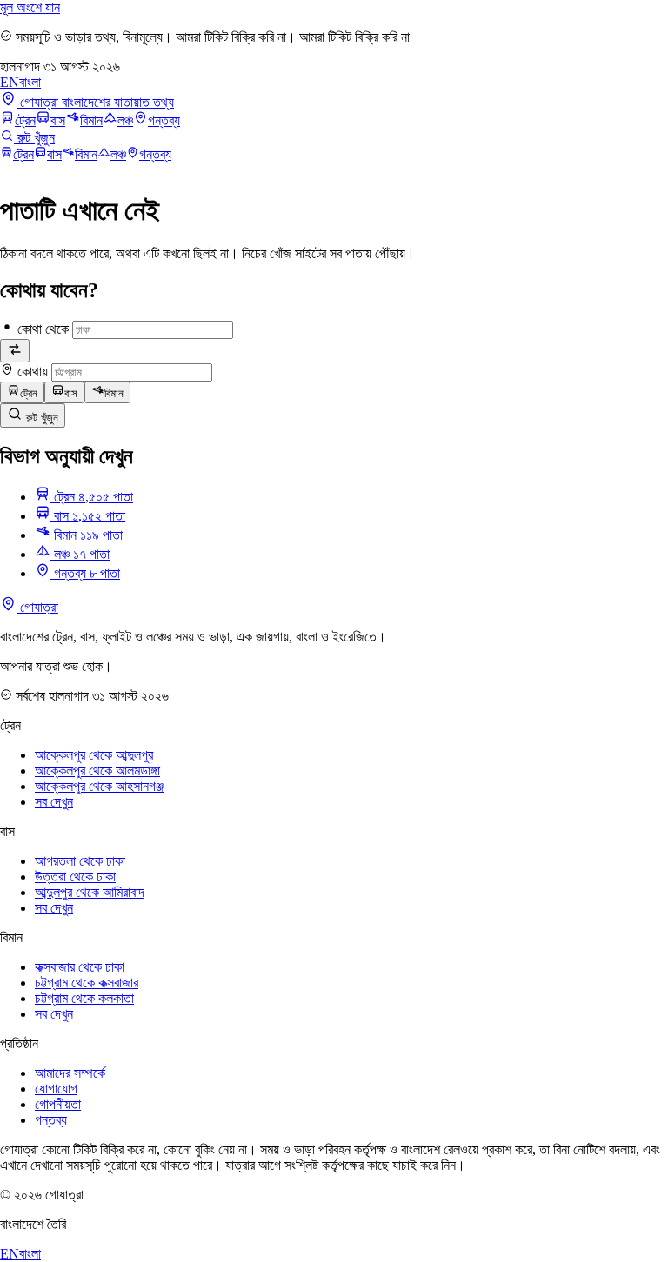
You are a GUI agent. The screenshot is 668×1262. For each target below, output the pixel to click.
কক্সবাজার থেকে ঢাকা (79, 967)
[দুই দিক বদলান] (15, 350)
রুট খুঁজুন (40, 417)
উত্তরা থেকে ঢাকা (75, 876)
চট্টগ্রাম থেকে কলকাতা (84, 998)
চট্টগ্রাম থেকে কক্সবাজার (86, 982)
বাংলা (30, 82)
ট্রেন (25, 120)
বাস (57, 120)
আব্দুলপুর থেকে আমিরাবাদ (89, 892)
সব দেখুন (54, 801)
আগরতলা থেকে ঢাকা (80, 861)
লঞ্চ (125, 120)
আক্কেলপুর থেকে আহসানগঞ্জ (99, 786)
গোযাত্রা (37, 607)
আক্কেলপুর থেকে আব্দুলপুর (94, 754)
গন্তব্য (164, 120)
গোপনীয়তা (58, 1104)
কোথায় (32, 371)
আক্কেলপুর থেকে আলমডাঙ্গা (97, 770)
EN (9, 82)
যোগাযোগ (56, 1088)
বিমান (91, 120)
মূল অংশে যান (30, 7)
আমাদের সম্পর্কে (70, 1073)
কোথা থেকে (43, 329)
